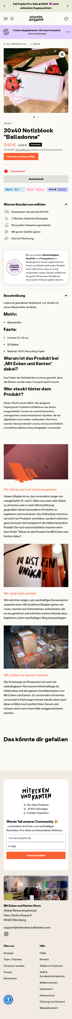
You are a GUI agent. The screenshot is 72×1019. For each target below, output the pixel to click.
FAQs (43, 953)
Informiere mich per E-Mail (21, 156)
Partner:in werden (14, 965)
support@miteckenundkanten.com (27, 927)
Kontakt (44, 959)
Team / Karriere (13, 959)
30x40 (7, 123)
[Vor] (67, 6)
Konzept (8, 953)
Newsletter (10, 978)
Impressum (46, 989)
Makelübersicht (49, 1008)
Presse (8, 972)
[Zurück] (4, 6)
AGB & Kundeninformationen (52, 974)
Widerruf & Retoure (51, 965)
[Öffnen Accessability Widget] (8, 999)
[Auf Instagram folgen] (6, 933)
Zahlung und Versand (52, 1001)
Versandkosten (22, 149)
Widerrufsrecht (49, 982)
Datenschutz (47, 995)
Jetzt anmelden (36, 855)
